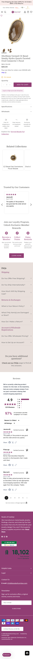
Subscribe (16, 608)
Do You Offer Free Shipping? (13, 278)
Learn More (16, 255)
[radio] (23, 399)
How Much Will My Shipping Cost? (13, 292)
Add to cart (22, 85)
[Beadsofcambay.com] (16, 12)
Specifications (6, 106)
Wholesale (5, 111)
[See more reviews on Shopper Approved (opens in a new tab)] (16, 442)
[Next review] (31, 205)
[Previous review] (2, 205)
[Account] (24, 12)
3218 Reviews (10, 407)
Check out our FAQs (10, 363)
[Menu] (2, 12)
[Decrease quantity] (3, 85)
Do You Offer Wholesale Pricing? (14, 336)
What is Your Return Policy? (13, 306)
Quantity (4, 81)
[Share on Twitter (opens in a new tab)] (13, 442)
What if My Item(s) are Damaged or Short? (15, 313)
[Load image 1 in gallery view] (16, 30)
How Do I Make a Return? (12, 322)
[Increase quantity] (10, 85)
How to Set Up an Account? (12, 342)
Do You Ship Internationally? (13, 285)
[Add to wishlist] (1, 16)
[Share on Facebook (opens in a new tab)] (10, 442)
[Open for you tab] (27, 653)
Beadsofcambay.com (12, 633)
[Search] (6, 12)
